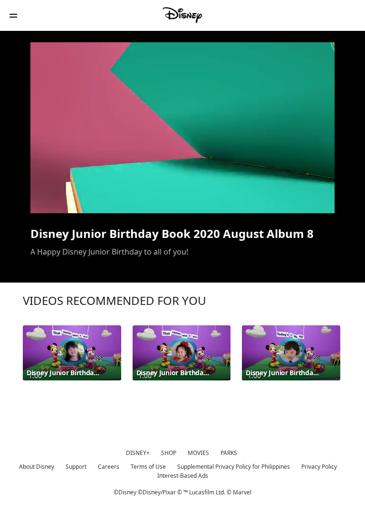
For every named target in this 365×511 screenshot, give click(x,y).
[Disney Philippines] (182, 15)
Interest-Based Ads (182, 476)
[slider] (182, 187)
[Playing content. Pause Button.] (50, 200)
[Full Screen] (312, 200)
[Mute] (70, 200)
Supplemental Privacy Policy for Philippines (233, 467)
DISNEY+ (138, 453)
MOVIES (198, 453)
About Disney (36, 467)
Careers (108, 467)
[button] (13, 15)
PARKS (229, 453)
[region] (182, 127)
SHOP (168, 453)
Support (76, 467)
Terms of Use (148, 467)
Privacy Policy (319, 467)
